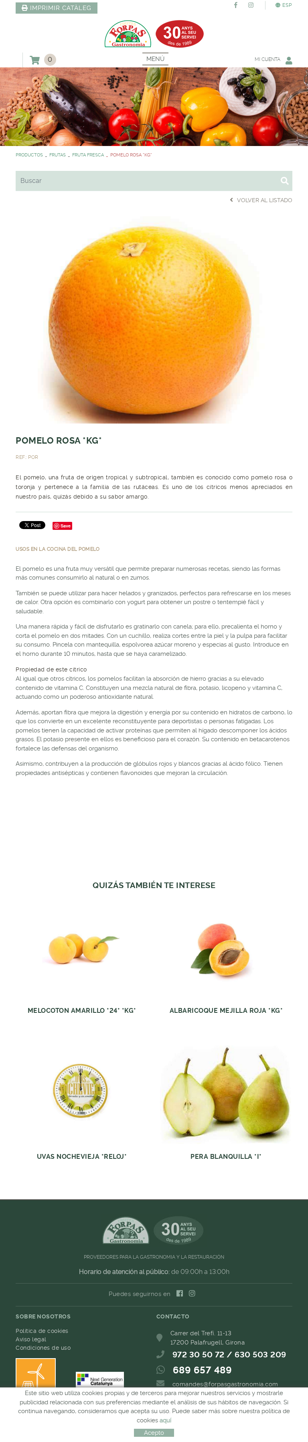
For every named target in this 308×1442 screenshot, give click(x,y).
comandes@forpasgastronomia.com (225, 1384)
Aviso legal (31, 1339)
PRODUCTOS (29, 155)
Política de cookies (42, 1331)
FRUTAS (57, 155)
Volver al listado (264, 200)
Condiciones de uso (43, 1348)
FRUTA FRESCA (88, 155)
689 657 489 (202, 1370)
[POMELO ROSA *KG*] (154, 318)
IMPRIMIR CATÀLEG (60, 8)
